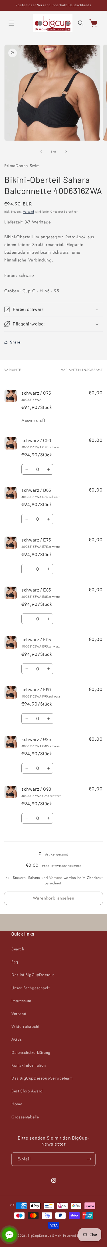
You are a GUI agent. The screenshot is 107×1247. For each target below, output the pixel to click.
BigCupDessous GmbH (45, 1235)
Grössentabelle (25, 1117)
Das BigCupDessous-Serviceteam (41, 1078)
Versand (28, 211)
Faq (14, 962)
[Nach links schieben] (41, 151)
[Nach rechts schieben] (66, 151)
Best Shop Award (27, 1091)
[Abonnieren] (89, 1159)
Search (17, 949)
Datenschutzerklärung (31, 1052)
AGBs (16, 1039)
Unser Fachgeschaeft (30, 988)
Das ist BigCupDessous (33, 975)
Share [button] (15, 342)
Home (16, 1104)
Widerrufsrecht (25, 1026)
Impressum (21, 1001)
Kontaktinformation (28, 1065)
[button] (11, 23)
